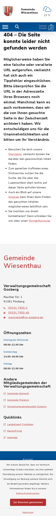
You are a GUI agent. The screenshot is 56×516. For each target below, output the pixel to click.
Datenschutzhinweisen (27, 493)
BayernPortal (14, 431)
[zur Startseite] (8, 11)
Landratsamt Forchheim (20, 424)
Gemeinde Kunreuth (18, 393)
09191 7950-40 (18, 312)
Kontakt (28, 459)
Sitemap (13, 197)
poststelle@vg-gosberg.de (25, 317)
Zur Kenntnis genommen (28, 502)
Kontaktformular (39, 221)
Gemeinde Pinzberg (18, 400)
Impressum (28, 512)
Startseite (15, 154)
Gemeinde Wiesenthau (29, 11)
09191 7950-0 (17, 308)
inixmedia (12, 437)
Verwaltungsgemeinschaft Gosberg (27, 406)
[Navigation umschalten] (5, 27)
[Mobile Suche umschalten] (17, 27)
